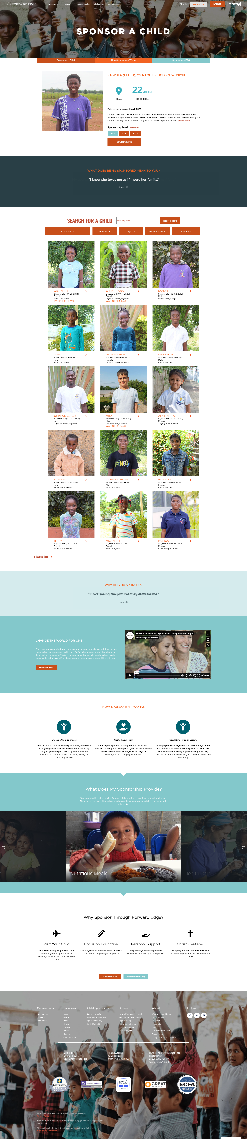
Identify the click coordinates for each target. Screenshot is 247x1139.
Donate (123, 1008)
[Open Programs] (72, 4)
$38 (113, 133)
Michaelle (113, 540)
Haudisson (165, 354)
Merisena (164, 479)
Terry (58, 540)
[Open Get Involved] (120, 4)
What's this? (134, 128)
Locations (69, 1008)
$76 (124, 133)
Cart (235, 4)
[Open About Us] (58, 4)
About (156, 1008)
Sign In (183, 4)
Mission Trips (45, 1008)
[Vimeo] (204, 1015)
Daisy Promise (116, 354)
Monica (163, 540)
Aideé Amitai (166, 415)
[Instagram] (197, 1015)
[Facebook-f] (190, 1015)
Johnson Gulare (65, 415)
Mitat (110, 415)
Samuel (163, 290)
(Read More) (184, 120)
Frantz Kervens (117, 479)
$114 (135, 133)
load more (41, 557)
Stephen (59, 479)
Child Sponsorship (98, 1008)
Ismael (58, 354)
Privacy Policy (43, 1116)
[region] (123, 846)
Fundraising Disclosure (47, 1130)
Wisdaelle (61, 290)
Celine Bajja (115, 290)
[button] (4, 846)
